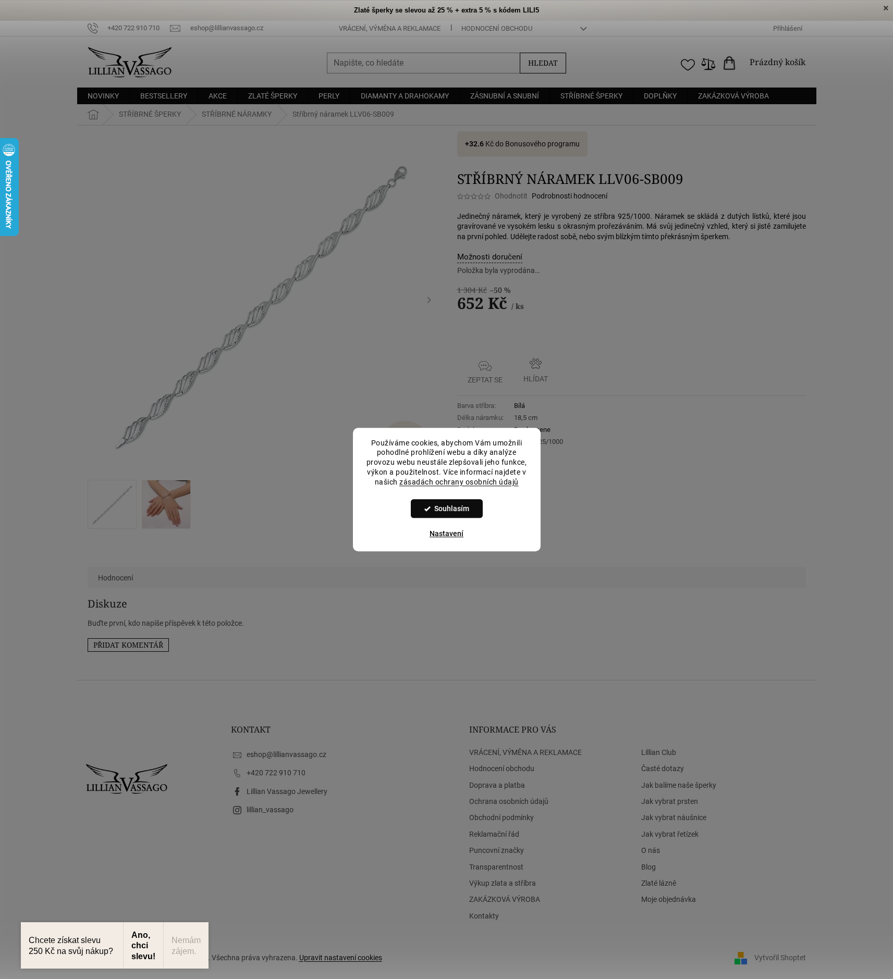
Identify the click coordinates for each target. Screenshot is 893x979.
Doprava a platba (497, 785)
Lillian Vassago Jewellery (287, 791)
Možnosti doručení (489, 257)
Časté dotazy (662, 768)
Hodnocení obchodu (496, 28)
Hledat (543, 63)
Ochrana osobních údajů (508, 801)
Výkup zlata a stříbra (502, 883)
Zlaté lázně (658, 883)
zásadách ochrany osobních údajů (459, 482)
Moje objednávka (668, 899)
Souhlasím (451, 508)
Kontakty (484, 916)
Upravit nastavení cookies (340, 957)
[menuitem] (103, 96)
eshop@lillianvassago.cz (286, 754)
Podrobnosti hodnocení (569, 196)
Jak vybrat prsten (669, 801)
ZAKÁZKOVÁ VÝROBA (504, 899)
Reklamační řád (494, 834)
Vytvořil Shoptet (780, 957)
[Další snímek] (429, 300)
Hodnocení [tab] (115, 578)
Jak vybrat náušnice (673, 817)
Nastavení (446, 533)
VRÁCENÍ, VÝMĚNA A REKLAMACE (390, 28)
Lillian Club (658, 752)
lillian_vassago (270, 809)
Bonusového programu (542, 144)
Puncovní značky (496, 850)
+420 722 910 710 (276, 773)
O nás (650, 850)
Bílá (519, 406)
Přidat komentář (128, 645)
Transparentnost (496, 867)
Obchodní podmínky (501, 817)
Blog (648, 867)
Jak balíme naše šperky (678, 785)
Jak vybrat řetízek (670, 834)
